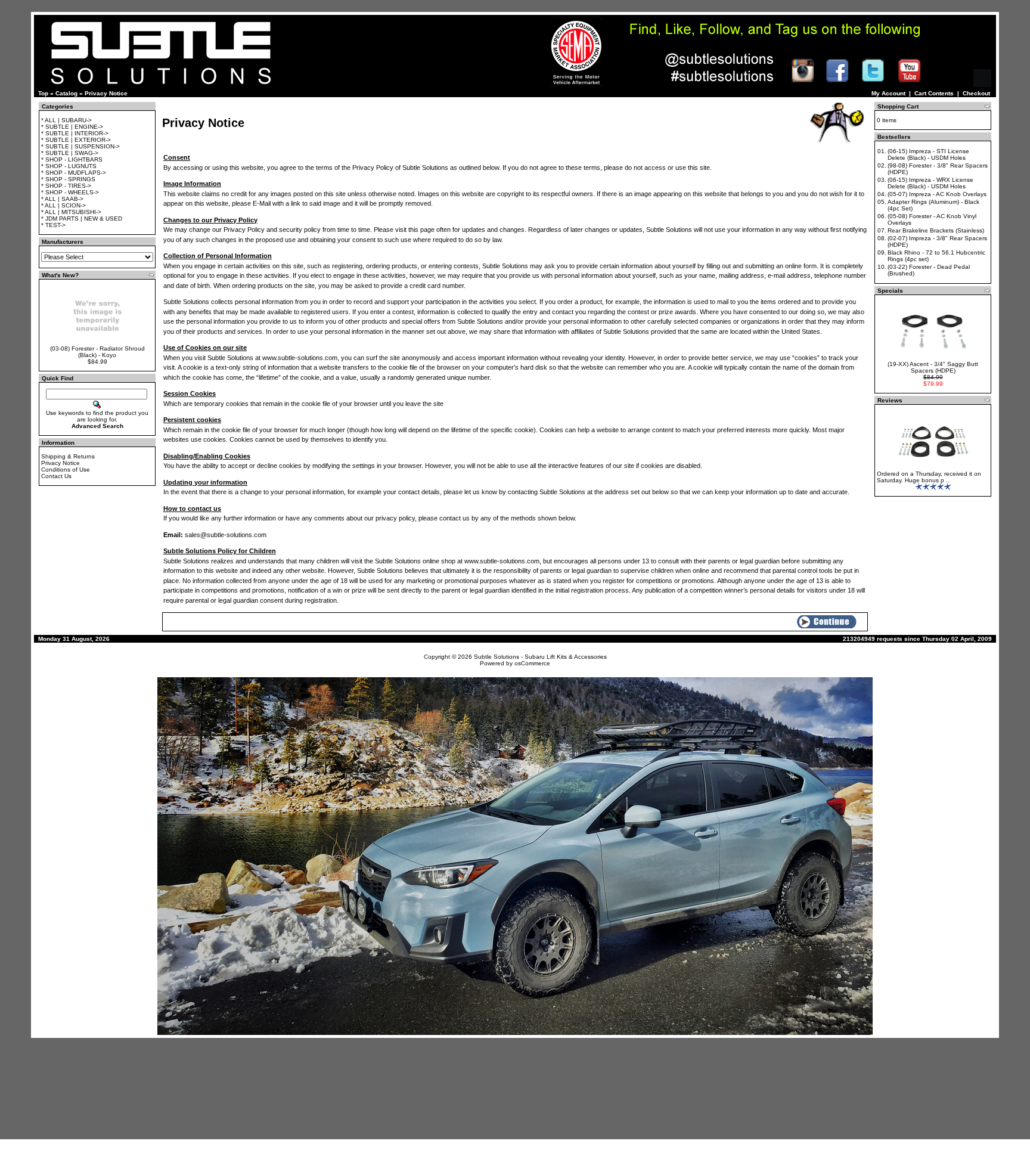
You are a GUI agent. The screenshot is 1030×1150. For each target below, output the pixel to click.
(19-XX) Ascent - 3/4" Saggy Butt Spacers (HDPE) (933, 367)
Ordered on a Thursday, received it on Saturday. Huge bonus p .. (929, 476)
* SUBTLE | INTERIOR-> (74, 133)
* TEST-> (53, 225)
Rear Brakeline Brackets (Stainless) (936, 230)
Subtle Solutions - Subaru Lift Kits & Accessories (540, 656)
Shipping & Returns (68, 456)
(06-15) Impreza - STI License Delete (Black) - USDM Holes (928, 154)
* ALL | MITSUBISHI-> (71, 212)
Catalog (66, 93)
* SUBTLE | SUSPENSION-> (80, 146)
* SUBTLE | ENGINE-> (72, 126)
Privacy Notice (106, 93)
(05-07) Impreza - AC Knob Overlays (937, 194)
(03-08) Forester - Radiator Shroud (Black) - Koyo (97, 351)
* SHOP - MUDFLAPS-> (73, 172)
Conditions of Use (65, 469)
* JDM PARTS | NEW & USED (81, 218)
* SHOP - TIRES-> (66, 185)
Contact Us (56, 476)
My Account (888, 93)
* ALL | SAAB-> (62, 199)
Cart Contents (934, 93)
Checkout (976, 93)
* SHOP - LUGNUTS (69, 166)
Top (43, 93)
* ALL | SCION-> (63, 205)
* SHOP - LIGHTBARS (72, 159)
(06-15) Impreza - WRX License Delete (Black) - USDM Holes (930, 183)
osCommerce (532, 663)
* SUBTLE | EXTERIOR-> (76, 140)
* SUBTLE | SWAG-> (69, 153)
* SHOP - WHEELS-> (70, 192)
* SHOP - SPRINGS (68, 179)
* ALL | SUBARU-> (66, 120)
